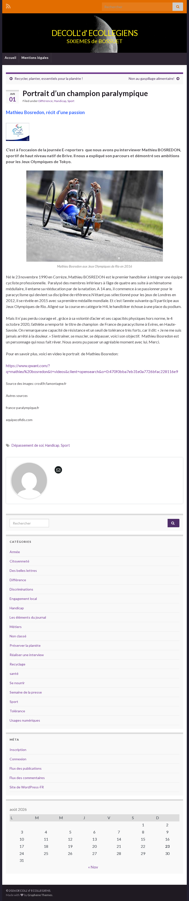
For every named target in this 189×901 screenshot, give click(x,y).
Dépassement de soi (28, 445)
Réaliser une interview (27, 655)
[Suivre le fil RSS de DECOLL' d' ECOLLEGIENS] (8, 5)
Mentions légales (34, 58)
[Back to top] (178, 890)
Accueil (10, 58)
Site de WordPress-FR (27, 787)
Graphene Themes (40, 895)
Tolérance (17, 711)
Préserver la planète (25, 645)
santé (14, 673)
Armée (15, 552)
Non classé (18, 636)
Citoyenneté (19, 561)
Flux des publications (26, 768)
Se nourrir (17, 683)
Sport (70, 101)
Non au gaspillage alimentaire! (151, 78)
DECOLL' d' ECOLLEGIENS (94, 33)
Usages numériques (25, 720)
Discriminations (21, 589)
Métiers (16, 627)
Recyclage (17, 664)
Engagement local (23, 598)
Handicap (60, 101)
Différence (45, 101)
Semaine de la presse (26, 692)
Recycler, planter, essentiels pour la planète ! (49, 78)
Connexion (18, 759)
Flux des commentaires (27, 778)
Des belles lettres (23, 570)
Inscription (18, 750)
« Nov (93, 867)
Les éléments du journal (28, 617)
